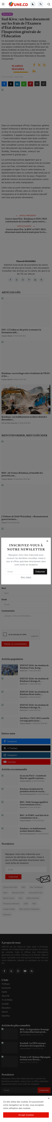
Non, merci (26, 577)
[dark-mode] (32, 4)
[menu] (3, 4)
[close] (49, 1098)
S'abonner (40, 571)
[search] (49, 4)
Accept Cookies (26, 1115)
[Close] (47, 541)
